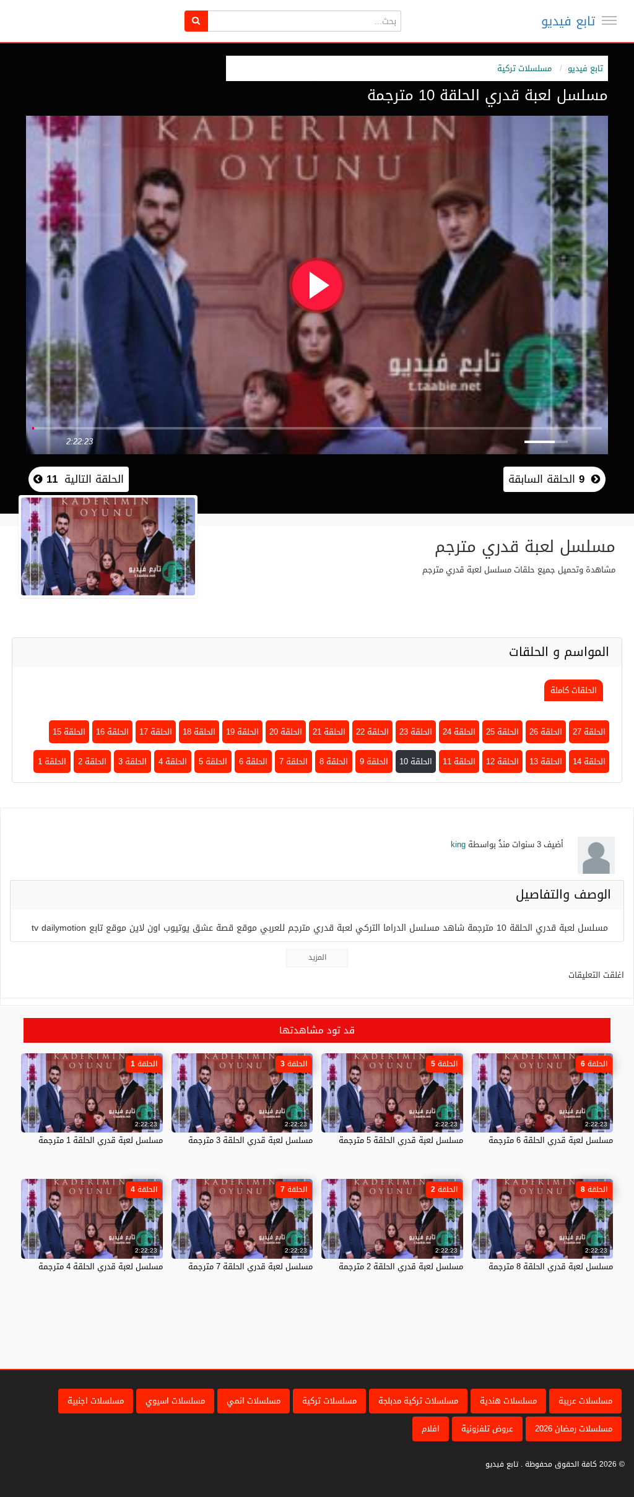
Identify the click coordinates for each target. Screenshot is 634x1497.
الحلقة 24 (459, 732)
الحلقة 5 (213, 761)
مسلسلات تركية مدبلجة (418, 1401)
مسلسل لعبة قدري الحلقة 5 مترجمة (401, 1140)
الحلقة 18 (199, 732)
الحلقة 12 (502, 761)
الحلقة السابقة (546, 479)
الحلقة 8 (333, 761)
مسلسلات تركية (524, 68)
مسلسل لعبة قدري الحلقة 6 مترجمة (551, 1140)
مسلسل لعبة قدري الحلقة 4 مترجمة (100, 1266)
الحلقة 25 (502, 732)
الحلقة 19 (242, 732)
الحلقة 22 (372, 732)
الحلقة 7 (293, 761)
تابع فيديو (568, 21)
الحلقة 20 (285, 732)
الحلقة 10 (415, 761)
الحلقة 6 (253, 761)
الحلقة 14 (589, 761)
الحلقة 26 (545, 732)
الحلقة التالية (83, 479)
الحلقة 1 (52, 761)
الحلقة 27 (589, 732)
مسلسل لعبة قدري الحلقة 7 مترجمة (250, 1266)
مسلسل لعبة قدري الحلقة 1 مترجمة (100, 1140)
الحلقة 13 (545, 761)
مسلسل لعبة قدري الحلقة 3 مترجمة (250, 1140)
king (458, 844)
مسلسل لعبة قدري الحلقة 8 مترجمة (551, 1266)
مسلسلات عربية (585, 1401)
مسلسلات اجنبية (95, 1401)
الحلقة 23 (415, 732)
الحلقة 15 (69, 732)
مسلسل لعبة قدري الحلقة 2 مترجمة (401, 1266)
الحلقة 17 (155, 732)
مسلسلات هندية (508, 1401)
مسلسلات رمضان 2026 (573, 1428)
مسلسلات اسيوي (175, 1401)
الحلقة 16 (112, 732)
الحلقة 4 (172, 761)
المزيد (317, 957)
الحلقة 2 (92, 761)
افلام (431, 1428)
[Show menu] (609, 20)
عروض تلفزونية (487, 1428)
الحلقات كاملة (573, 690)
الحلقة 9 (374, 761)
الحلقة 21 (329, 732)
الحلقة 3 (132, 761)
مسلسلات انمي (253, 1401)
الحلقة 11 (459, 761)
